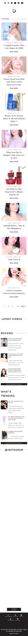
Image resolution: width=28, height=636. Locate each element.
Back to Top (14, 633)
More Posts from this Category (14, 384)
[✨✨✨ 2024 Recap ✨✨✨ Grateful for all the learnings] (14, 525)
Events (9, 287)
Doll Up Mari (18, 629)
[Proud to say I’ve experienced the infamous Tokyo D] (14, 604)
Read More (14, 51)
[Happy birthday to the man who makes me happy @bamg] (14, 494)
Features (10, 76)
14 (19, 306)
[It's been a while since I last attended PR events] (14, 510)
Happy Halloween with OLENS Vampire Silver (15, 339)
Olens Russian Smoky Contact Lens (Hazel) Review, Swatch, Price (15, 370)
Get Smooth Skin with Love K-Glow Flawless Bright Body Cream (16, 418)
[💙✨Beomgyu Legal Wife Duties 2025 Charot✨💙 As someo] (14, 462)
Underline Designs (15, 631)
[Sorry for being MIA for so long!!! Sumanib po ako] (14, 557)
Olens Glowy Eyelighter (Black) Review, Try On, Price (15, 355)
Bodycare (8, 42)
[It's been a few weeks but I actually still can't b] (14, 588)
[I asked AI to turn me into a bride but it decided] (14, 541)
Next (23, 306)
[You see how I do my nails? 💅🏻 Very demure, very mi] (14, 572)
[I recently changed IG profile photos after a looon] (14, 478)
